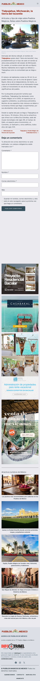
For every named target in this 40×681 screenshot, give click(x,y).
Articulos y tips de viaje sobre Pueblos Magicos (13, 51)
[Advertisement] (20, 239)
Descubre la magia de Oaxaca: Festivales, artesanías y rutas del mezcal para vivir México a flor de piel (20, 617)
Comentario (6, 150)
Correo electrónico (9, 181)
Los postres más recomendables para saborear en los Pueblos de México (20, 497)
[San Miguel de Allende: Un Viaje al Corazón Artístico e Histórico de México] (20, 578)
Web (3, 190)
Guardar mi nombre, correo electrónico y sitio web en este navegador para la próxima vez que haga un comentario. (21, 201)
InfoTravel (17, 653)
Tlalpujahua (6, 58)
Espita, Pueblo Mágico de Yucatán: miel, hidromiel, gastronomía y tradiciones (20, 564)
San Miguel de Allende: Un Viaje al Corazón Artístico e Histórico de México (20, 591)
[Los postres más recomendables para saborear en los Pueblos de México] (20, 485)
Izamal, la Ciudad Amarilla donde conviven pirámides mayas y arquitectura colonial (20, 531)
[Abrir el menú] (38, 3)
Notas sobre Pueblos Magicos (23, 21)
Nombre (5, 172)
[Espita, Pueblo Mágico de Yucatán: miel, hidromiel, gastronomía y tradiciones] (20, 548)
